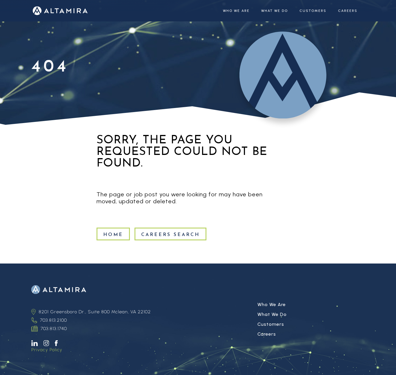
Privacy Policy (46, 349)
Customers (312, 11)
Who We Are (236, 11)
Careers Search (170, 235)
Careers (347, 11)
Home (113, 235)
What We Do (274, 11)
